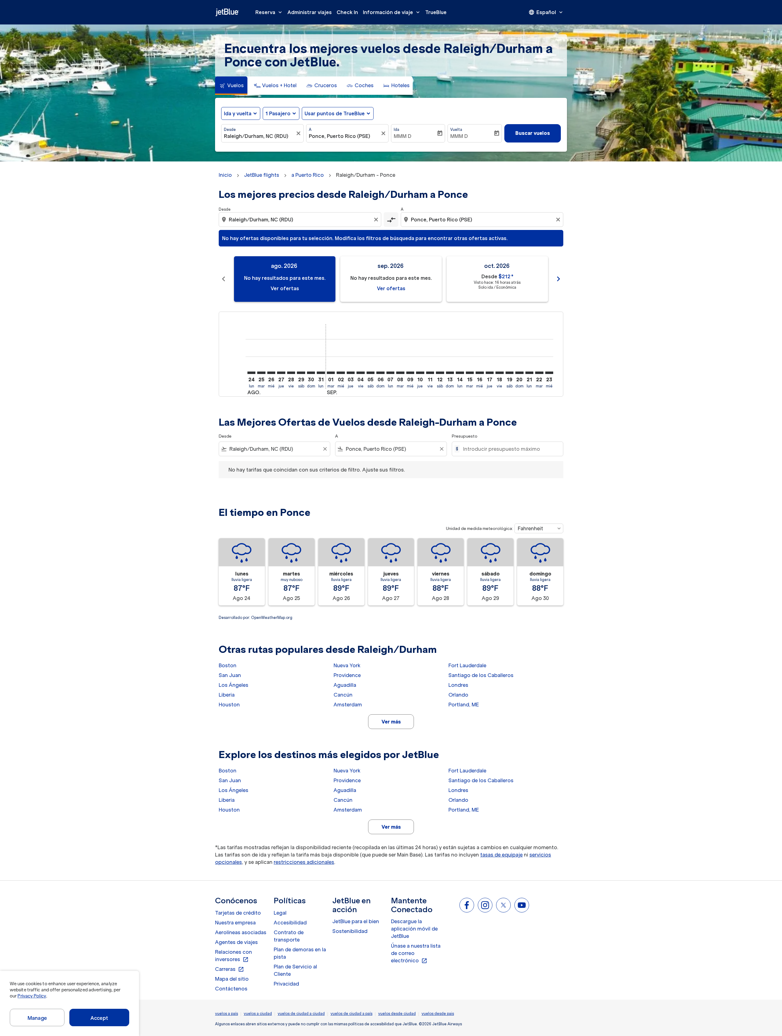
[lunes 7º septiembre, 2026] (390, 373)
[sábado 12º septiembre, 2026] (440, 373)
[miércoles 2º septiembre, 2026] (341, 373)
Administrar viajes (309, 12)
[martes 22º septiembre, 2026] (539, 373)
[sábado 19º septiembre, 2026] (509, 373)
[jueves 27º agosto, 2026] (281, 373)
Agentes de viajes (236, 942)
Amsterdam (348, 704)
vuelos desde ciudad (397, 1013)
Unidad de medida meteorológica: (479, 528)
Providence (347, 675)
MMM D (402, 136)
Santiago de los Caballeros (480, 675)
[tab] (231, 85)
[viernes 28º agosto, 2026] (291, 373)
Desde (230, 129)
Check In (347, 12)
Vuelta (456, 129)
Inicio (225, 175)
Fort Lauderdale (467, 665)
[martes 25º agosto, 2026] (261, 373)
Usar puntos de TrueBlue (335, 113)
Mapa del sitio (232, 979)
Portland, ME (463, 704)
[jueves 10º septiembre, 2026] (420, 373)
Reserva (269, 12)
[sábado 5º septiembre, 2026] (371, 373)
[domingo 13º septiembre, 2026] (450, 373)
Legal (280, 913)
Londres (458, 685)
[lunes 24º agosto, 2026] (251, 373)
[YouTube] (521, 905)
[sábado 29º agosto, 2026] (301, 373)
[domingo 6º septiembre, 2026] (380, 373)
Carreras (229, 969)
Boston (227, 665)
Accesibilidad (290, 922)
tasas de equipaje (501, 855)
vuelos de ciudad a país (351, 1013)
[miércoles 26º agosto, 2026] (271, 373)
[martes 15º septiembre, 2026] (470, 373)
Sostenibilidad (349, 931)
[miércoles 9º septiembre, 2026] (410, 373)
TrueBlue (436, 12)
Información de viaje (392, 12)
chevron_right (558, 279)
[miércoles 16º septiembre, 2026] (480, 373)
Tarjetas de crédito (238, 913)
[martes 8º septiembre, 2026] (400, 373)
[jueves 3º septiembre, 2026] (351, 373)
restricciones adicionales (304, 862)
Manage (37, 1018)
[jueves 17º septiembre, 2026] (490, 373)
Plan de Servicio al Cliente (295, 970)
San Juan (230, 675)
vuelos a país (226, 1013)
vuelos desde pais (438, 1013)
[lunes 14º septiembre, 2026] (460, 373)
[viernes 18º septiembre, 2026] (499, 373)
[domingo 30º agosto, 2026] (311, 373)
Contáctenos (231, 989)
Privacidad (286, 984)
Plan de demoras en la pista (300, 953)
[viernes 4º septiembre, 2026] (360, 373)
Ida (396, 129)
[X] (503, 905)
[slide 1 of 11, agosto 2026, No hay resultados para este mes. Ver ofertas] (284, 279)
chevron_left (223, 279)
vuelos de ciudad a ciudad (301, 1013)
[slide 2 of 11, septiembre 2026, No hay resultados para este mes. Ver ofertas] (391, 279)
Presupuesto (464, 436)
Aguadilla (345, 685)
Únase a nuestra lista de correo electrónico (415, 953)
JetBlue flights (261, 175)
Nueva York (347, 665)
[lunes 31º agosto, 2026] (321, 373)
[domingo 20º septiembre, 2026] (519, 373)
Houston (229, 704)
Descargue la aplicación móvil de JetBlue (414, 928)
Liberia (227, 695)
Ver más (391, 722)
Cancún (343, 695)
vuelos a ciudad (258, 1013)
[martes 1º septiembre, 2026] (331, 373)
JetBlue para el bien (355, 921)
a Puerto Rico (307, 175)
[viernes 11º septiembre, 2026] (430, 373)
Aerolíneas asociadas (240, 932)
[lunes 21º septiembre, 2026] (529, 373)
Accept (99, 1018)
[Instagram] (485, 905)
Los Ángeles (233, 685)
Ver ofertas (285, 288)
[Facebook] (466, 905)
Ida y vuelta (237, 113)
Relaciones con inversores (233, 956)
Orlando (458, 695)
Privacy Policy (31, 996)
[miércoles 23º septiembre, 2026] (549, 373)
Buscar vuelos (532, 133)
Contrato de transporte (289, 936)
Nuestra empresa (235, 922)
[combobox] (259, 136)
